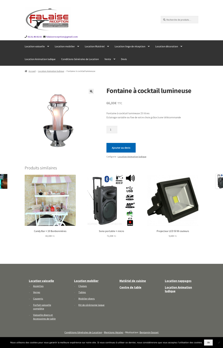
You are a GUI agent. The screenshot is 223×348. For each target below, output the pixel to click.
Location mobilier (65, 46)
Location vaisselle (35, 46)
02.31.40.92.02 (35, 36)
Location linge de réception (130, 46)
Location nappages (178, 281)
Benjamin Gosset (149, 332)
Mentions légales (113, 332)
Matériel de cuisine (132, 281)
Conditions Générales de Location (80, 59)
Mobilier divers (86, 298)
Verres (36, 292)
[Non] (219, 342)
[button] (91, 91)
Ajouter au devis (121, 147)
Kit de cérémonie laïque (91, 305)
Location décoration (166, 46)
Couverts (38, 298)
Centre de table (130, 287)
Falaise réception (43, 10)
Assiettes (38, 286)
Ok (208, 342)
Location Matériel (95, 46)
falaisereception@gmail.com (62, 36)
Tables (82, 292)
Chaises (82, 286)
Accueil (32, 71)
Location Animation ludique (40, 59)
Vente (107, 59)
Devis (124, 59)
